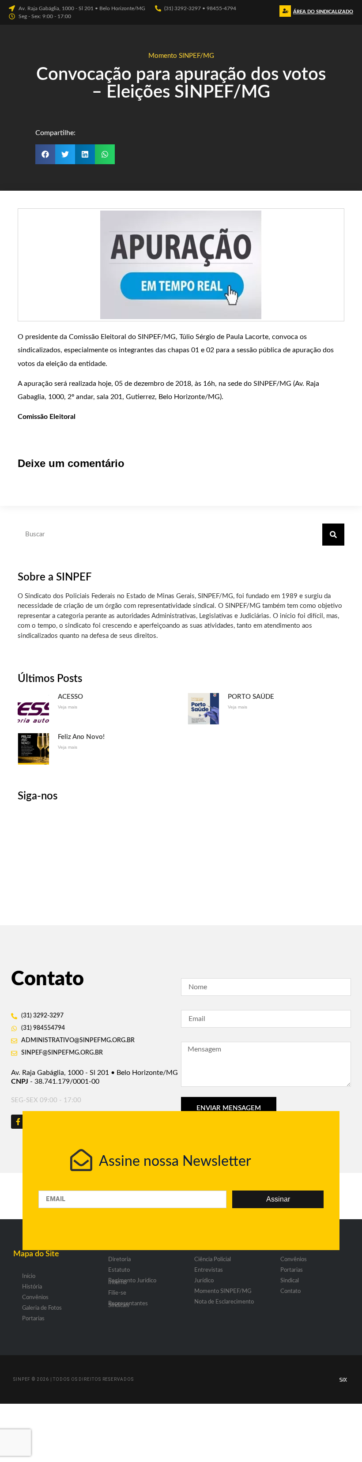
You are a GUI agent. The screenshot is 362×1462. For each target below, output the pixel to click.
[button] (322, 13)
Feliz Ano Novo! (81, 737)
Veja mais (67, 707)
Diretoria (119, 1259)
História (32, 1287)
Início (28, 1276)
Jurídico (204, 1281)
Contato (290, 1291)
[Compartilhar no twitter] (65, 154)
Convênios (35, 1297)
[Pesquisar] (333, 535)
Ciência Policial (212, 1259)
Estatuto (119, 1270)
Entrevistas (208, 1270)
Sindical (289, 1281)
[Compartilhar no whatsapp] (105, 154)
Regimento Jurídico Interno (132, 1281)
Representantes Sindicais (128, 1304)
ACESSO (70, 696)
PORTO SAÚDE (251, 696)
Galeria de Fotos (42, 1308)
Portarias (33, 1319)
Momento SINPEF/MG (181, 56)
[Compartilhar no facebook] (45, 154)
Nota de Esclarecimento (224, 1302)
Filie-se (117, 1293)
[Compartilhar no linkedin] (85, 154)
